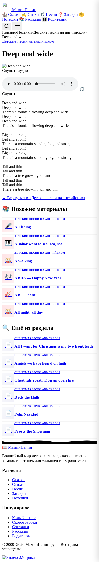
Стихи (17, 484)
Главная (9, 32)
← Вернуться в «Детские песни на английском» (43, 198)
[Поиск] (6, 26)
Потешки (20, 498)
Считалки (20, 527)
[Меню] (17, 26)
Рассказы (20, 531)
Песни (17, 489)
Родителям (21, 536)
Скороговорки (24, 522)
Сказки (18, 480)
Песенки (24, 32)
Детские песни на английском (59, 32)
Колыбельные (24, 518)
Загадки (19, 493)
